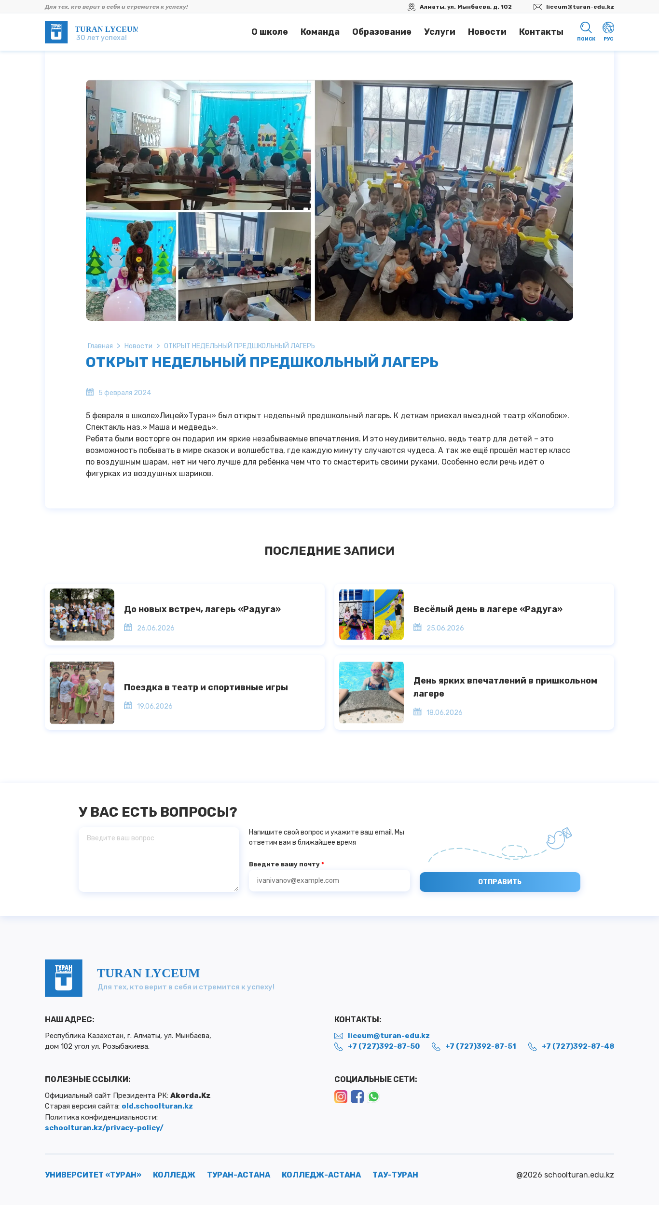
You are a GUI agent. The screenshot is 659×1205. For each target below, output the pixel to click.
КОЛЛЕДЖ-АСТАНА (321, 1174)
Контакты (541, 32)
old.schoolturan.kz (157, 1106)
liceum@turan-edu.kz (580, 6)
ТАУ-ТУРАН (395, 1174)
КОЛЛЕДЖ (174, 1174)
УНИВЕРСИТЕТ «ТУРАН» (93, 1174)
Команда (320, 32)
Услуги (439, 32)
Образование (382, 32)
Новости (487, 32)
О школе (269, 32)
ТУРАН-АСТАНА (238, 1174)
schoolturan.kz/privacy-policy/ (104, 1127)
